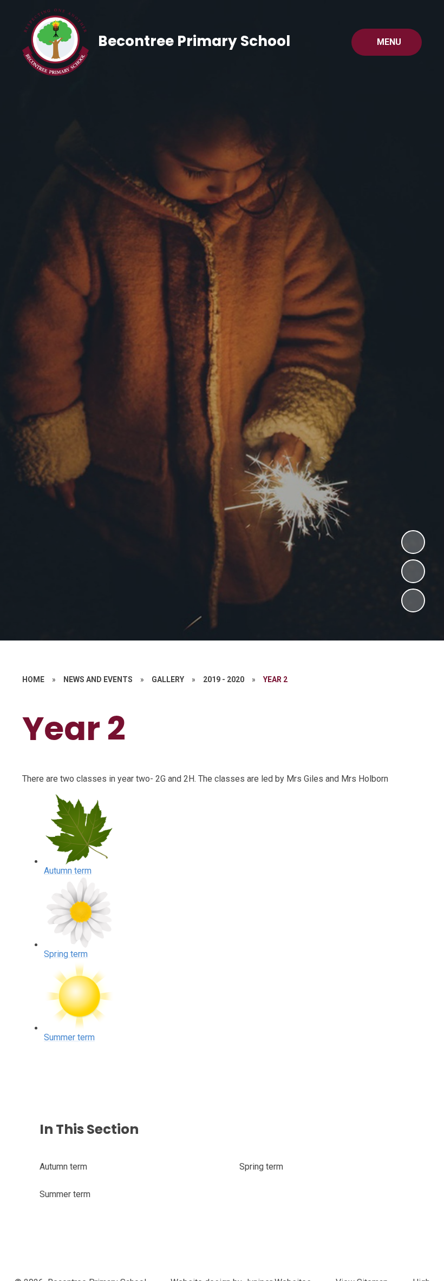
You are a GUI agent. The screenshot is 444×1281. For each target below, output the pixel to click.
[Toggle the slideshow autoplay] (413, 600)
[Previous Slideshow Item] (413, 571)
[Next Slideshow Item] (413, 542)
